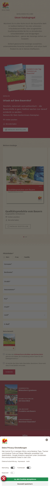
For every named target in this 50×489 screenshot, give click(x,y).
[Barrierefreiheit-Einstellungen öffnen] (3, 478)
